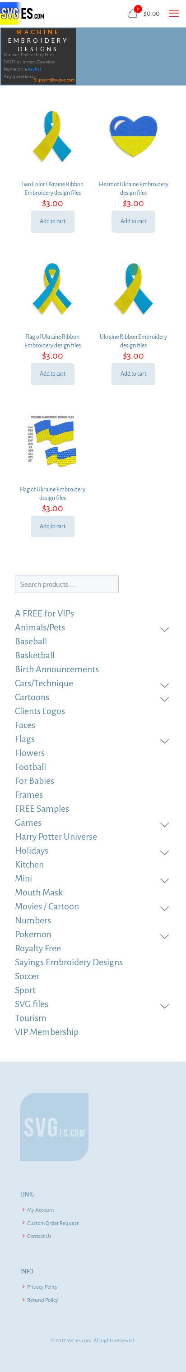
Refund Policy (42, 1300)
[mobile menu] (173, 13)
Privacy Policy (42, 1287)
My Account (40, 1210)
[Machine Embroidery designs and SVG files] (22, 13)
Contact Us (39, 1236)
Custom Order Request (53, 1223)
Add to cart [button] (52, 221)
